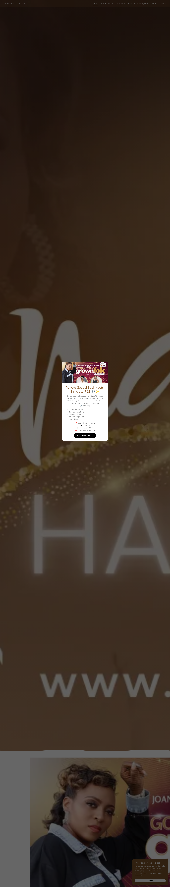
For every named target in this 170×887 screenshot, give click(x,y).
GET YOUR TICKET (85, 435)
